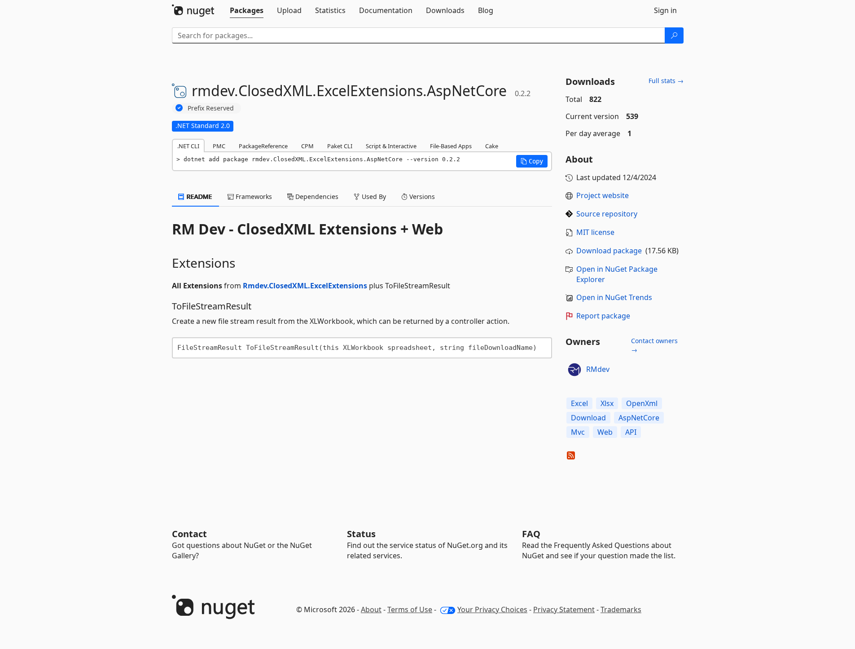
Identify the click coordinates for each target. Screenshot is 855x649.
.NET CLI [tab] (188, 146)
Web (605, 432)
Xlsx (607, 403)
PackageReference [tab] (263, 146)
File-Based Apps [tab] (451, 146)
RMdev (597, 369)
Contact (189, 534)
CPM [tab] (307, 146)
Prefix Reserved (211, 108)
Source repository (606, 214)
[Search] (674, 35)
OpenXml (642, 403)
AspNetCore (638, 418)
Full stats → (666, 80)
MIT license (595, 232)
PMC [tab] (219, 146)
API (630, 432)
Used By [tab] (373, 196)
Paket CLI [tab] (339, 146)
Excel (579, 403)
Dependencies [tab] (316, 196)
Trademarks (621, 609)
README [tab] (198, 196)
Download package (609, 251)
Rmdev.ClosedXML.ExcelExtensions (305, 286)
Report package (603, 316)
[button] (532, 161)
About (371, 609)
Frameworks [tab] (253, 196)
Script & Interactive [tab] (391, 146)
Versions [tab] (421, 196)
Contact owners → (654, 345)
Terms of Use (409, 609)
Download (588, 418)
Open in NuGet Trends (614, 297)
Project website (602, 195)
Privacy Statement (564, 609)
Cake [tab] (491, 146)
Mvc (578, 432)
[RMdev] (574, 370)
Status (361, 534)
